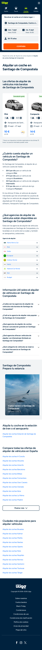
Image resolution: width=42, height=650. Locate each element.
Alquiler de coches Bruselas (13, 529)
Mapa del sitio (21, 630)
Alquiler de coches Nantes (13, 542)
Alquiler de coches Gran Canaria (15, 482)
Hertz (9, 264)
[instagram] (21, 642)
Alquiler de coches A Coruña (14, 456)
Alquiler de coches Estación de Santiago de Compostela (19, 435)
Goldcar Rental (12, 260)
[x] (25, 642)
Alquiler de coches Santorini (13, 564)
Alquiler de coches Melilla (12, 538)
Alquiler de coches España (23, 56)
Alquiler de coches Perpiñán (13, 555)
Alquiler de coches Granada (13, 487)
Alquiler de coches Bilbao (12, 474)
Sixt (8, 273)
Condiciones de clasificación (21, 618)
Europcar (10, 256)
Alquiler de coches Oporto (13, 547)
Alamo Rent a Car (13, 243)
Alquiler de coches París (12, 551)
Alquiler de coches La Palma (13, 495)
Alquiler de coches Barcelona (14, 469)
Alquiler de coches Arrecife (13, 465)
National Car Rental (13, 269)
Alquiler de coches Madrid (13, 500)
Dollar (9, 251)
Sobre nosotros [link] (21, 598)
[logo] (5, 3)
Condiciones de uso (21, 614)
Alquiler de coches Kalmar (13, 534)
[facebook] (17, 642)
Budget (9, 277)
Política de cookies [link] (21, 622)
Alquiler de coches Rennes (13, 560)
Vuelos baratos (21, 602)
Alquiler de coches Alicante (13, 461)
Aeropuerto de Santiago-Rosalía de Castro (16, 123)
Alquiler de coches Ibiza (12, 491)
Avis (8, 247)
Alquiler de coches (8, 56)
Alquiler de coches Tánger (13, 573)
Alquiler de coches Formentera (14, 478)
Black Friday (21, 606)
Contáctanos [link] (21, 610)
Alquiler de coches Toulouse (13, 568)
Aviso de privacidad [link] (21, 626)
